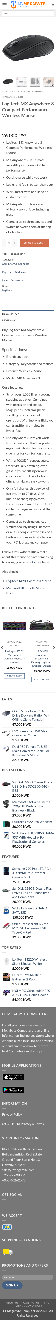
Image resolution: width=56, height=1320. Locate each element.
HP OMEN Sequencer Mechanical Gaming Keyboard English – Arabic (41, 658)
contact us (34, 562)
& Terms (38, 1124)
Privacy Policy (12, 1114)
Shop (13, 91)
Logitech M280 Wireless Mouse (28, 581)
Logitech (7, 290)
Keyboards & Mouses (12, 97)
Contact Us (31, 1302)
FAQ (46, 1302)
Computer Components (30, 91)
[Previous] (6, 48)
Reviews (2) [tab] (10, 320)
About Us (12, 1302)
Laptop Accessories (13, 280)
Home (5, 91)
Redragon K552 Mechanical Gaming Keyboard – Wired (14, 657)
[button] (4, 4)
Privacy (26, 1124)
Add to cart (34, 243)
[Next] (49, 48)
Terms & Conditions (28, 1305)
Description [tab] (10, 313)
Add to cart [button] (14, 676)
